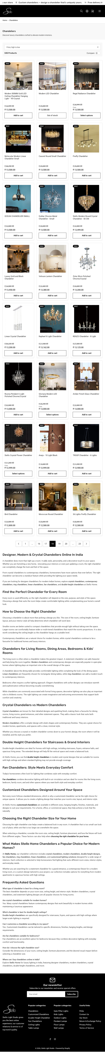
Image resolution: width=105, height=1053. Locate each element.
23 (79, 544)
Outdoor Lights (60, 1018)
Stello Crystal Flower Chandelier (18, 455)
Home (5, 20)
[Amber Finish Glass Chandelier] (86, 376)
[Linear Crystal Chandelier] (18, 319)
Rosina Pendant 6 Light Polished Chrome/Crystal (15, 395)
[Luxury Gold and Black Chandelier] (18, 259)
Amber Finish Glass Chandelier (86, 394)
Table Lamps (33, 1028)
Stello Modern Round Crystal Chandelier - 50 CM (85, 217)
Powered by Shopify (63, 1048)
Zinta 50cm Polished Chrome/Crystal (81, 277)
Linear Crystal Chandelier (15, 336)
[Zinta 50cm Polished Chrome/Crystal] (86, 259)
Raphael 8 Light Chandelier (50, 336)
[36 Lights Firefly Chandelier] (86, 497)
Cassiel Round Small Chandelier (52, 156)
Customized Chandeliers (38, 1014)
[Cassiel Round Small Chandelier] (52, 139)
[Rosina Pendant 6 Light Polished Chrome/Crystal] (18, 376)
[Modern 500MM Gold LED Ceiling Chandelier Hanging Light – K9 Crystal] (18, 76)
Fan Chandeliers (35, 1021)
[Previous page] (18, 544)
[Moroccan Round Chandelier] (52, 497)
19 (59, 544)
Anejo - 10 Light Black (48, 455)
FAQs (81, 1011)
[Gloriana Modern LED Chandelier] (52, 376)
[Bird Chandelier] (18, 497)
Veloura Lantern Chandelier (50, 276)
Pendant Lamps (60, 1021)
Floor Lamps (59, 1025)
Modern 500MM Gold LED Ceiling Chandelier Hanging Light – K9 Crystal (16, 96)
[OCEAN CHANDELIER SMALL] (18, 199)
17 (46, 544)
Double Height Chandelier (39, 1018)
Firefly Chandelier (80, 156)
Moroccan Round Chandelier (51, 514)
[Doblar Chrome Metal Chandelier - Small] (52, 199)
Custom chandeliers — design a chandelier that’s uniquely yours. (45, 2)
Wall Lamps (59, 1028)
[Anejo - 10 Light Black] (52, 438)
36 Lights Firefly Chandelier (84, 514)
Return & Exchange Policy (90, 1021)
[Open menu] (99, 11)
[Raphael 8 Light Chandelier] (52, 319)
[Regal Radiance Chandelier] (86, 76)
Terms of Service (86, 1028)
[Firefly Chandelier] (86, 139)
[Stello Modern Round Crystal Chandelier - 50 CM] (86, 199)
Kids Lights (58, 1014)
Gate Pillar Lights (61, 1011)
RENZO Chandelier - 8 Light (84, 336)
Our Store (83, 1018)
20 (66, 544)
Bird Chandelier (11, 514)
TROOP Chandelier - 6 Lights (85, 455)
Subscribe (71, 994)
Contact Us (84, 1014)
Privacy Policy (85, 1025)
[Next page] (86, 544)
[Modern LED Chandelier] (52, 76)
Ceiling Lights (34, 1025)
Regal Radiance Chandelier (84, 93)
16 (39, 544)
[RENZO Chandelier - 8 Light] (86, 319)
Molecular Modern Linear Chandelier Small (15, 157)
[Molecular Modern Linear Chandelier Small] (18, 139)
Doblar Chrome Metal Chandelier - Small (48, 217)
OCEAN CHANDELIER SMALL (17, 216)
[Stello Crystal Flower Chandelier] (18, 438)
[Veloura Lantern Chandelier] (52, 259)
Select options (86, 115)
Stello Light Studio (47, 1048)
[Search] (81, 11)
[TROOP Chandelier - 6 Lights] (86, 438)
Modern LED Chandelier (49, 93)
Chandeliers (13, 20)
